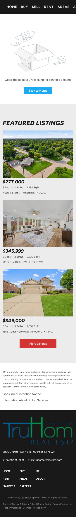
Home (11, 7)
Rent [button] (49, 7)
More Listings (38, 343)
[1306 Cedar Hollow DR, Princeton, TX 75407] (38, 292)
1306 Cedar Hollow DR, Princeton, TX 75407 (28, 331)
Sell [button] (36, 7)
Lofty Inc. (25, 497)
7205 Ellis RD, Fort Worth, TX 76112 (23, 262)
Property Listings (12, 507)
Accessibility (39, 507)
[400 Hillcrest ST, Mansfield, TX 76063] (38, 154)
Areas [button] (64, 7)
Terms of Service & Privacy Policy (19, 504)
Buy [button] (24, 7)
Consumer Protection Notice (22, 394)
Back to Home (38, 90)
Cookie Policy (44, 504)
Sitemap (27, 507)
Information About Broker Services (25, 400)
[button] (11, 471)
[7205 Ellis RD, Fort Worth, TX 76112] (38, 223)
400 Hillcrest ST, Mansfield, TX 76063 (24, 192)
